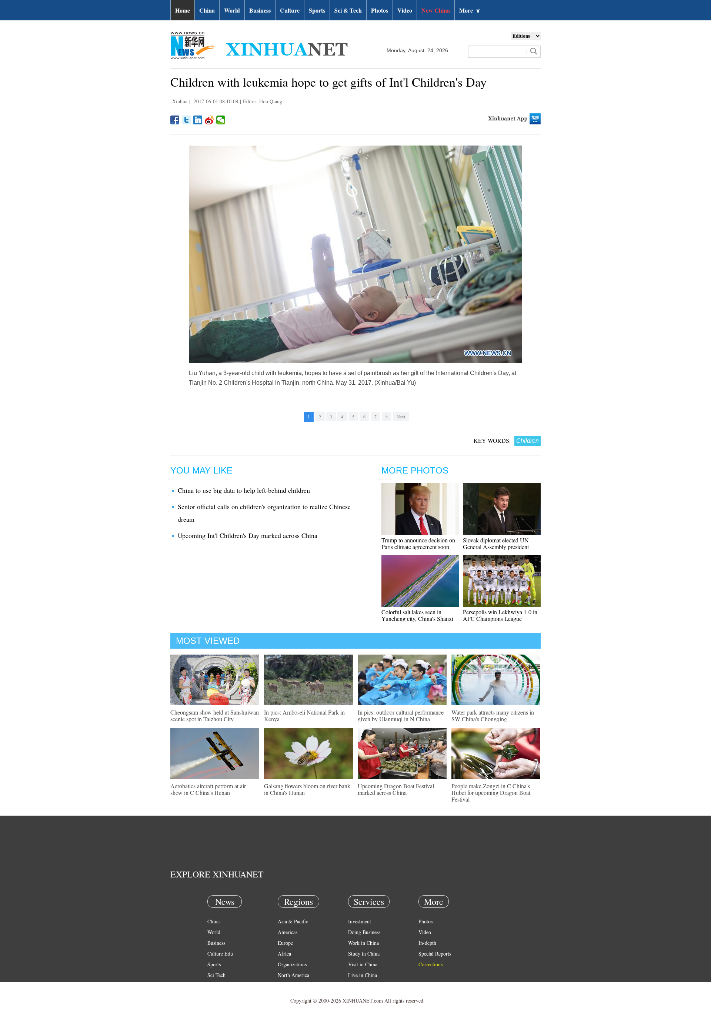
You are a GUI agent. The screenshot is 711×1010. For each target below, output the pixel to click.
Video (404, 10)
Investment (359, 921)
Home (182, 10)
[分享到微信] (221, 120)
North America (293, 975)
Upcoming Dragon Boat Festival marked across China (396, 789)
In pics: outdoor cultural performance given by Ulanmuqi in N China (401, 715)
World (232, 10)
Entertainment (222, 996)
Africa (284, 953)
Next (401, 416)
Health (214, 985)
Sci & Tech (348, 10)
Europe (285, 942)
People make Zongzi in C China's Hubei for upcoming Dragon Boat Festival (490, 792)
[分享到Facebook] (175, 120)
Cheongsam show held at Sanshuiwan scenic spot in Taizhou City (214, 715)
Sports (317, 10)
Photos (379, 10)
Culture (290, 10)
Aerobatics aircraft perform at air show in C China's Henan (208, 789)
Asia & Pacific (293, 921)
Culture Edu (220, 953)
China (207, 10)
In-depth (427, 942)
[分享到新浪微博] (209, 120)
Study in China (364, 953)
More (469, 10)
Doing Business (364, 932)
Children (527, 441)
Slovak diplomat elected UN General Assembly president (496, 543)
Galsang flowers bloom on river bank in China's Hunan (307, 789)
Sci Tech (216, 975)
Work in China (363, 942)
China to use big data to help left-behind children (244, 490)
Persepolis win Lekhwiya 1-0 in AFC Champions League (500, 615)
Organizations (292, 964)
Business (260, 10)
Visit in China (362, 964)
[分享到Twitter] (186, 120)
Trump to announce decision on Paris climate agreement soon (418, 543)
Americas (287, 932)
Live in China (362, 975)
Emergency (360, 985)
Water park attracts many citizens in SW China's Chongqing (492, 715)
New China (435, 10)
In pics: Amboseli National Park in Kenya (304, 715)
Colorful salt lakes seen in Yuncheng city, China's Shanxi (417, 615)
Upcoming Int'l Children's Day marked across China (247, 535)
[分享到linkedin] (198, 120)
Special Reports (434, 953)
